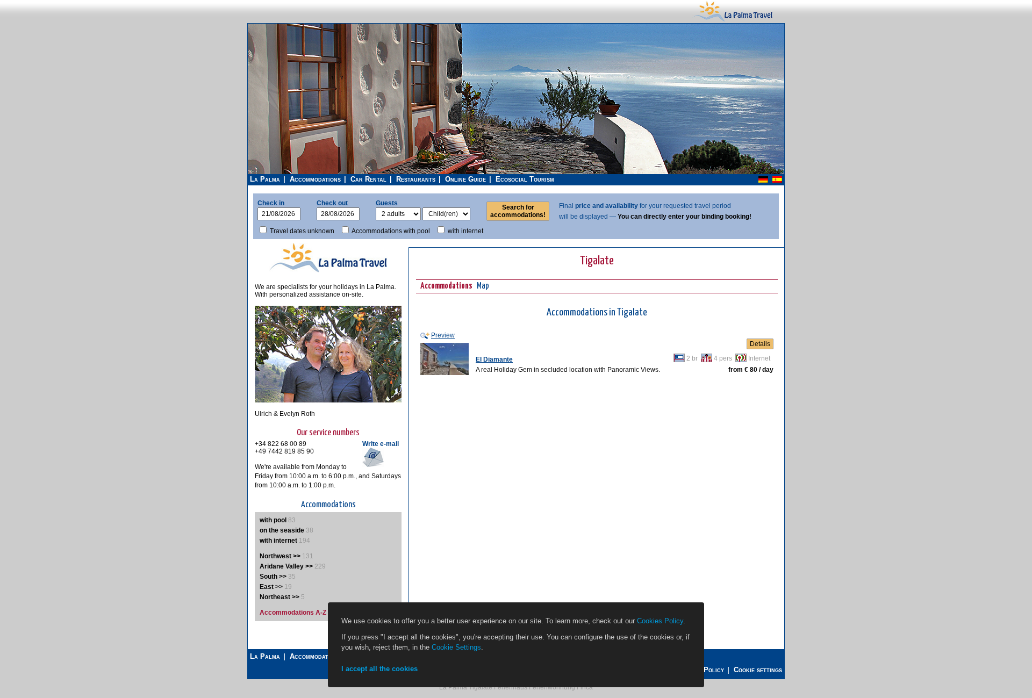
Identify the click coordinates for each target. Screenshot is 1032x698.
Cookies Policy (660, 621)
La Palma (265, 179)
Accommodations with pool (391, 231)
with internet (465, 231)
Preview (443, 335)
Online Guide (465, 179)
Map (483, 286)
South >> (273, 576)
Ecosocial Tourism (525, 179)
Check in (270, 203)
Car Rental (368, 179)
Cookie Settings (456, 647)
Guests (387, 203)
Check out (332, 203)
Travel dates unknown (302, 231)
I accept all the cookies (379, 669)
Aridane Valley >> (286, 566)
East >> (271, 587)
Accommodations (315, 179)
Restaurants (415, 179)
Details (760, 344)
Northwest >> (280, 556)
